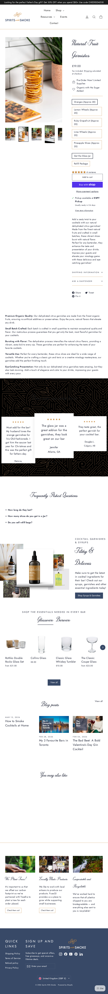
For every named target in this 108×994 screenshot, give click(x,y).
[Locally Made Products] (54, 864)
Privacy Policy (11, 967)
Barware (63, 619)
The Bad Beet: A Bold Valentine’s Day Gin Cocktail (86, 744)
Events (63, 17)
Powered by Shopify (65, 985)
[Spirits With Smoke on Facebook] (65, 954)
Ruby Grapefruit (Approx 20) (86, 122)
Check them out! (13, 910)
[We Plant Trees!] (20, 864)
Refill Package (81, 163)
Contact (54, 23)
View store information (84, 210)
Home (47, 10)
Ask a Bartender (82, 281)
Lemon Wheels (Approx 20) (86, 111)
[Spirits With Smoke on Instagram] (60, 954)
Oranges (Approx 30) (84, 101)
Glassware (45, 619)
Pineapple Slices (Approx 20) (86, 144)
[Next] (102, 647)
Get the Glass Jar (82, 155)
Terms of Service (13, 958)
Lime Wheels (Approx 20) (85, 133)
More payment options (87, 191)
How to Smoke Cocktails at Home (17, 723)
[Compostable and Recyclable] (88, 864)
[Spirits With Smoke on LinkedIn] (81, 954)
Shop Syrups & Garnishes (89, 595)
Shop (59, 10)
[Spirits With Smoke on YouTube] (70, 954)
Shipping (88, 71)
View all (54, 682)
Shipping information (85, 272)
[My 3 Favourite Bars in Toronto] (54, 724)
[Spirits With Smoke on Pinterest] (76, 954)
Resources (47, 17)
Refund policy (11, 963)
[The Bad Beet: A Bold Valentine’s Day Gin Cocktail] (88, 724)
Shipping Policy (12, 953)
